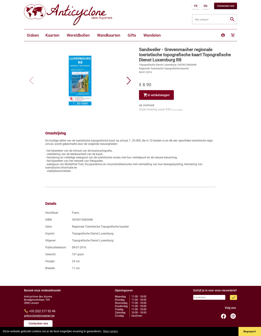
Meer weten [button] (110, 331)
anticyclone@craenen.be (39, 315)
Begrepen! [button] (249, 331)
